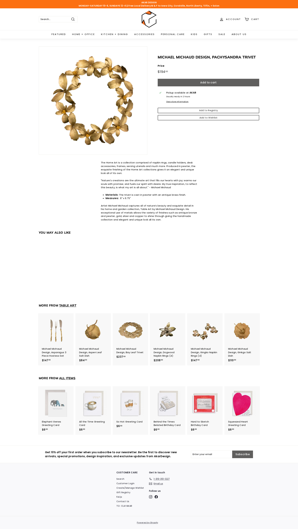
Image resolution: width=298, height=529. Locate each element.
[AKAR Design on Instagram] (150, 496)
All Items (67, 378)
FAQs (119, 496)
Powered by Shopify (147, 522)
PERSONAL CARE (173, 34)
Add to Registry (208, 110)
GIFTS (208, 34)
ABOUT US (239, 34)
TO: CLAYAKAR (124, 505)
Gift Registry (123, 492)
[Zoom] (93, 101)
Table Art (67, 305)
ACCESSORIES (144, 34)
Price (161, 66)
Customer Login (125, 483)
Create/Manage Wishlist (130, 487)
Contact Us (122, 501)
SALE (222, 34)
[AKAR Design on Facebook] (156, 496)
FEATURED (59, 34)
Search (120, 478)
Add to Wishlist (208, 117)
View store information (177, 101)
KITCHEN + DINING (114, 34)
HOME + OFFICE (83, 34)
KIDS (194, 34)
